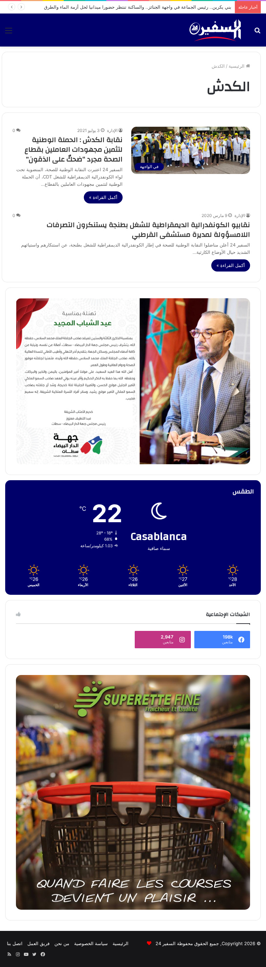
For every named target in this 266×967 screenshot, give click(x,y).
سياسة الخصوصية (91, 943)
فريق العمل (38, 943)
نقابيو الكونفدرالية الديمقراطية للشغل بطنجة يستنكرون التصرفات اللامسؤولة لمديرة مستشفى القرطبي (148, 229)
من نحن (61, 943)
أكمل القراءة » (103, 197)
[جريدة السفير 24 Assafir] (215, 30)
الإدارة (112, 130)
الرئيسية (237, 66)
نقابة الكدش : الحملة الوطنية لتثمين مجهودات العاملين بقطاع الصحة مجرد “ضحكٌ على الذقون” (74, 149)
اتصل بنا (15, 943)
